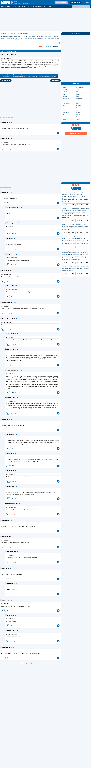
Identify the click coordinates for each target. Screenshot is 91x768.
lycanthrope (10, 223)
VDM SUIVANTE (55, 80)
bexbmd (4, 520)
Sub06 (9, 453)
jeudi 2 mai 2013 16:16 (10, 438)
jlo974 (9, 615)
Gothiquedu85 (11, 503)
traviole (4, 122)
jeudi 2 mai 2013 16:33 (10, 457)
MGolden (9, 630)
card (8, 238)
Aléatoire (8, 6)
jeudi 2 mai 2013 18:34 (11, 618)
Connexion (87, 2)
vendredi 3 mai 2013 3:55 (11, 634)
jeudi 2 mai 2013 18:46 (11, 490)
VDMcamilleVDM (11, 207)
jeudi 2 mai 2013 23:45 (6, 58)
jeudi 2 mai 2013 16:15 (10, 211)
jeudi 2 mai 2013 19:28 (11, 401)
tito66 (4, 568)
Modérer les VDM (75, 2)
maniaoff (4, 138)
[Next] (39, 663)
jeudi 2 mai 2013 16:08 (6, 274)
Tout (2, 6)
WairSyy (9, 254)
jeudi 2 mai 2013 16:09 (6, 126)
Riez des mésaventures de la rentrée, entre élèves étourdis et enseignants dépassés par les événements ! (29, 75)
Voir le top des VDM (76, 133)
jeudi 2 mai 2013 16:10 (5, 142)
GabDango (10, 551)
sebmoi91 (9, 333)
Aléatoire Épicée (22, 6)
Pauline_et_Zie (6, 54)
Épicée (14, 6)
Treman (9, 286)
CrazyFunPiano (6, 302)
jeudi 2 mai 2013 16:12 (10, 555)
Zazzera (4, 192)
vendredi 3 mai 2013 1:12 (11, 257)
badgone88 (5, 647)
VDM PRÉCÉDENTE (6, 80)
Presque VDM (47, 6)
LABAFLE (9, 434)
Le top (30, 6)
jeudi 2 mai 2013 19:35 (10, 242)
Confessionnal (37, 6)
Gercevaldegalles (7, 318)
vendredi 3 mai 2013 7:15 (11, 587)
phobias (9, 583)
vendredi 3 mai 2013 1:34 (11, 289)
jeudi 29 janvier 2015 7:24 (11, 507)
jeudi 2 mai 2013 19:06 (11, 373)
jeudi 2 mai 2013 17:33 (10, 474)
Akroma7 (9, 349)
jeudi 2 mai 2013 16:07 (6, 196)
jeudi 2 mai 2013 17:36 (10, 353)
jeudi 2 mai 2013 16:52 (10, 337)
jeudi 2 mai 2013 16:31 (10, 226)
